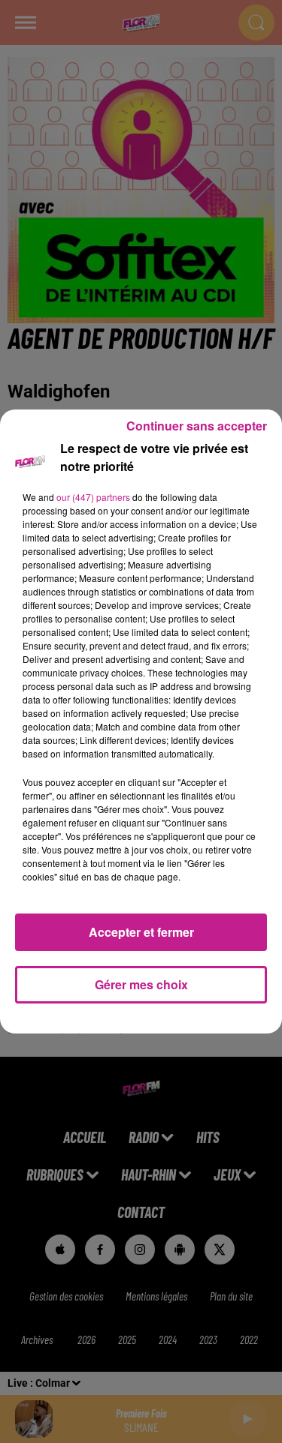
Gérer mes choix (141, 984)
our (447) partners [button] (93, 496)
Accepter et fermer (141, 931)
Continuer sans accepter (196, 425)
